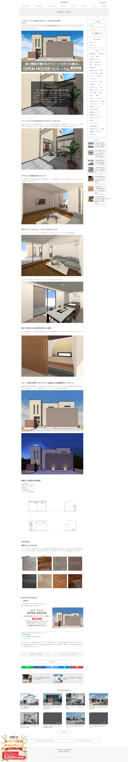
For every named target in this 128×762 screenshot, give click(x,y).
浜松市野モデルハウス (94, 129)
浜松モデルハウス (99, 62)
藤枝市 (97, 95)
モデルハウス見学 (93, 73)
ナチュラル (92, 76)
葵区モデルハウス (93, 70)
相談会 (91, 62)
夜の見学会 (92, 59)
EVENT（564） (93, 42)
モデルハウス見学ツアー (95, 109)
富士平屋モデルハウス (94, 101)
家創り (101, 70)
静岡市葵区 (92, 131)
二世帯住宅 (92, 84)
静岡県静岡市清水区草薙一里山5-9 (33, 636)
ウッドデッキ (99, 98)
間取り (103, 129)
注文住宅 (99, 76)
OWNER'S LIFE (51, 6)
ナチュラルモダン (93, 81)
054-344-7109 (27, 638)
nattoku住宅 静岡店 (26, 634)
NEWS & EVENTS (25, 6)
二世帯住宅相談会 (93, 126)
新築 (100, 92)
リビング (92, 56)
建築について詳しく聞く (36, 654)
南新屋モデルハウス (94, 112)
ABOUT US (103, 2)
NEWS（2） (92, 45)
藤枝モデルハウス (93, 90)
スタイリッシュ (93, 134)
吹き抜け (92, 98)
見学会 (101, 73)
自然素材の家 (92, 67)
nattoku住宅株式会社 (66, 749)
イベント (99, 84)
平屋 (101, 87)
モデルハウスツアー (94, 123)
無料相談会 (92, 106)
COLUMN (73, 6)
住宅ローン (92, 120)
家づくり (99, 131)
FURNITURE (84, 6)
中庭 (91, 64)
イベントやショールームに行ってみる (68, 654)
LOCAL (94, 6)
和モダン (92, 95)
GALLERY (63, 6)
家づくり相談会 (93, 92)
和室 (97, 56)
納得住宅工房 (92, 53)
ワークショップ (93, 78)
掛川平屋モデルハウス (94, 115)
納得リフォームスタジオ (95, 117)
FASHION (104, 6)
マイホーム (99, 106)
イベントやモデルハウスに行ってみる (83, 740)
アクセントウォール (94, 104)
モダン (98, 59)
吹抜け (101, 81)
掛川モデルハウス (93, 87)
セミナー (102, 104)
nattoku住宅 (100, 53)
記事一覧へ (52, 661)
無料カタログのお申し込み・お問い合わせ (45, 740)
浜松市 (103, 101)
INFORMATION (39, 6)
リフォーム (102, 90)
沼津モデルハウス (98, 64)
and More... (64, 732)
